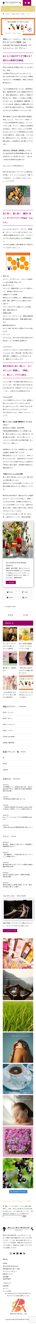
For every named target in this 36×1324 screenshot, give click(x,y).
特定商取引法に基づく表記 (11, 1269)
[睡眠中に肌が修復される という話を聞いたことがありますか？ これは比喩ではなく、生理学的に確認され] (18, 1110)
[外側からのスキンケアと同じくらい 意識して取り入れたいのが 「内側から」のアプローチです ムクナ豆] (18, 1079)
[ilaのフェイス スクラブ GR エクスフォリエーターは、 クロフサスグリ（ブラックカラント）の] (18, 1173)
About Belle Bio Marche (10, 1266)
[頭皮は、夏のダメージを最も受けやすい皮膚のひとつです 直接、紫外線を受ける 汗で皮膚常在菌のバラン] (18, 985)
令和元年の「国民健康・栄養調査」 (14, 150)
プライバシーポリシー (10, 1271)
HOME (5, 1263)
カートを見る (7, 1291)
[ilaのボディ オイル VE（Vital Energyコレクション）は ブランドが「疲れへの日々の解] (18, 1047)
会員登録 (5, 1286)
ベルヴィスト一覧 (11, 930)
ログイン (5, 1288)
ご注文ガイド (7, 1283)
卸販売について (8, 1274)
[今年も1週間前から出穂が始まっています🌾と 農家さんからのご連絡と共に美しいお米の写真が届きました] (18, 1016)
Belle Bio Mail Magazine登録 (17, 1201)
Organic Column (16, 33)
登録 (24, 1216)
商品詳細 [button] (11, 582)
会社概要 (5, 1276)
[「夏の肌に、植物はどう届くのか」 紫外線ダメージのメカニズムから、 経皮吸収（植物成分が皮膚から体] (18, 1142)
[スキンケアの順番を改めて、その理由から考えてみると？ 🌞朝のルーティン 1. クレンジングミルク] (18, 953)
